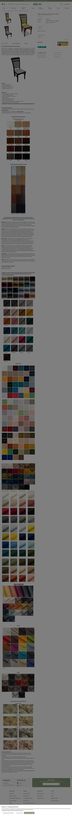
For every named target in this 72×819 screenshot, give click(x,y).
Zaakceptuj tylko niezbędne (8, 812)
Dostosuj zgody (19, 812)
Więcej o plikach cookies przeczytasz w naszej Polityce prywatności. (12, 810)
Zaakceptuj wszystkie (29, 812)
